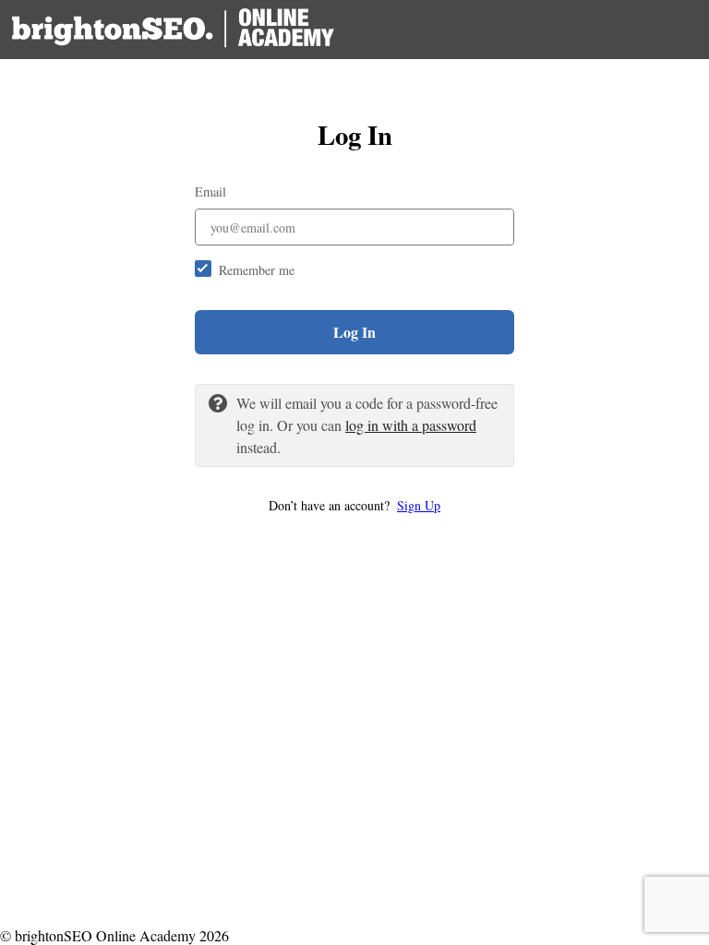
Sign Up (418, 505)
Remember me (256, 270)
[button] (354, 505)
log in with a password (410, 425)
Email (210, 191)
